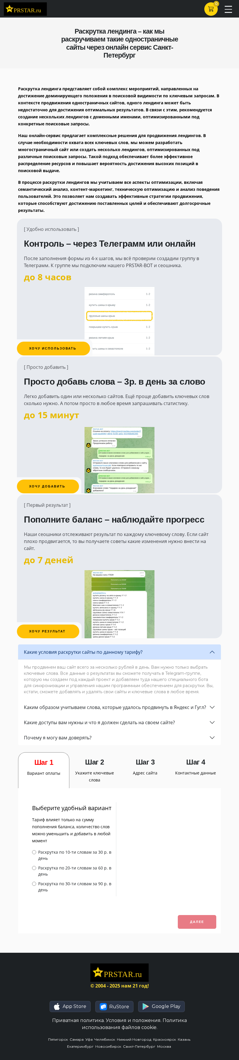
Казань (184, 1039)
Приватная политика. (78, 1020)
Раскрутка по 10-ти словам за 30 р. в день (74, 855)
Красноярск (165, 1039)
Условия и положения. (133, 1020)
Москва (164, 1046)
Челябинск (105, 1039)
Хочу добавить (48, 486)
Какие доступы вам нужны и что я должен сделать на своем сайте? (99, 722)
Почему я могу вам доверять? (58, 737)
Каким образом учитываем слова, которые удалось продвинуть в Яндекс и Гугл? (115, 707)
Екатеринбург (81, 1046)
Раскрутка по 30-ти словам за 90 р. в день (74, 887)
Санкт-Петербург (140, 1046)
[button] (70, 1006)
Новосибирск (109, 1046)
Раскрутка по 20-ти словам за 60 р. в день (74, 871)
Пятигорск (59, 1039)
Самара (77, 1039)
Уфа (89, 1039)
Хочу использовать (53, 348)
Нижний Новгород (135, 1039)
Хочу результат (48, 631)
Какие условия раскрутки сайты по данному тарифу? (83, 652)
